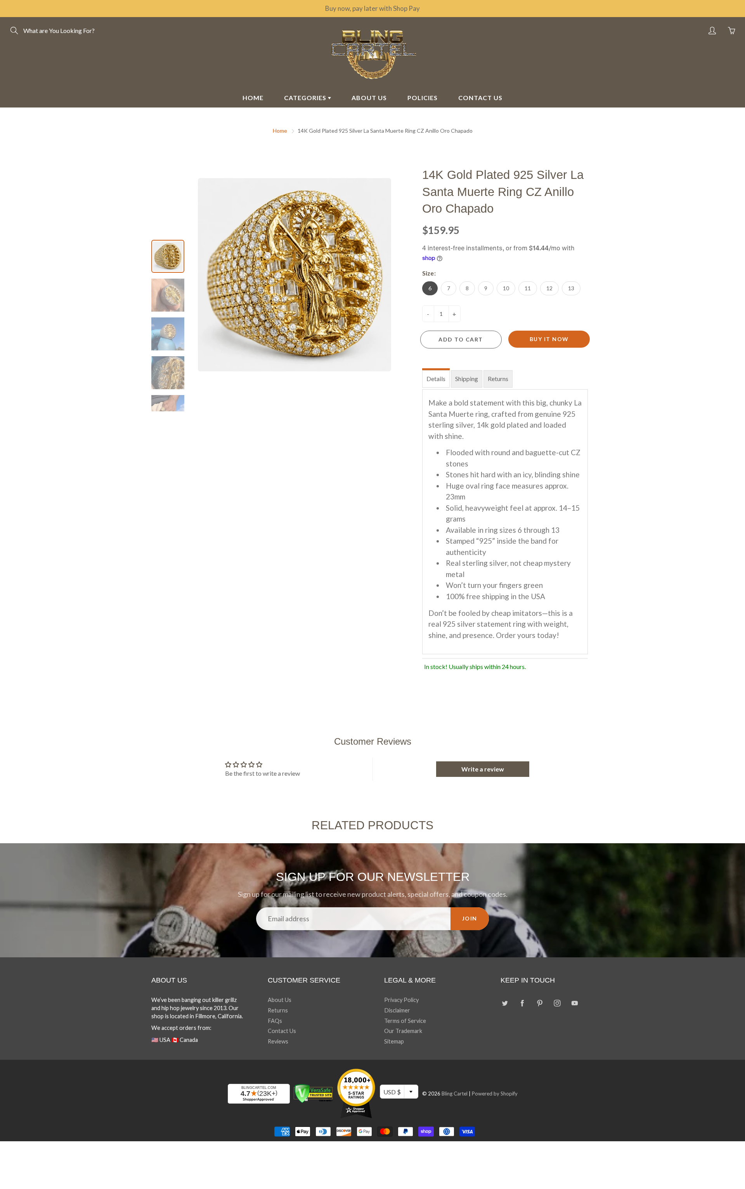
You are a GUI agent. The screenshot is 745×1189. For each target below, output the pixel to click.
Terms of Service (405, 1020)
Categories (306, 97)
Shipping (466, 378)
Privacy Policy (401, 1000)
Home (280, 130)
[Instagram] (557, 1003)
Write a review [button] (482, 769)
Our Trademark (403, 1031)
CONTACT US (480, 97)
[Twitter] (504, 1003)
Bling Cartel (455, 1093)
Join (469, 918)
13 (571, 288)
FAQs (275, 1020)
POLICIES (422, 97)
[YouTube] (574, 1003)
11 (528, 288)
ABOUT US (369, 97)
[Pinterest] (539, 1003)
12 (549, 288)
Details (435, 378)
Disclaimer (397, 1010)
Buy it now (549, 339)
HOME (253, 97)
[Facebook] (522, 1003)
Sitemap (394, 1041)
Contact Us (282, 1031)
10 (506, 288)
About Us (279, 1000)
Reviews (278, 1041)
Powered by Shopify (495, 1093)
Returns (498, 378)
